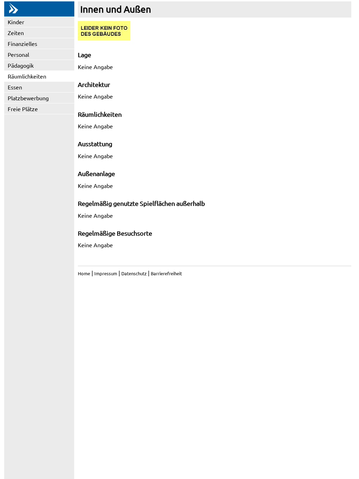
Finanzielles (22, 43)
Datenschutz (134, 273)
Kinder (16, 21)
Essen (15, 86)
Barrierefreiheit (166, 273)
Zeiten (16, 32)
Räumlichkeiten (27, 76)
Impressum (105, 273)
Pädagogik (21, 65)
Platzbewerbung (28, 97)
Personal (18, 54)
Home (84, 273)
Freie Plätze (23, 108)
